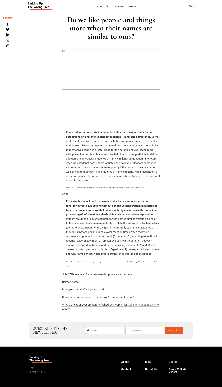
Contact (126, 369)
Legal (31, 367)
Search (173, 361)
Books (99, 6)
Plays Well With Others (178, 370)
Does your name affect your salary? (83, 289)
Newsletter (118, 6)
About (191, 6)
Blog (108, 6)
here (129, 274)
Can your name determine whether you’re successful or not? (98, 297)
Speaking (131, 6)
